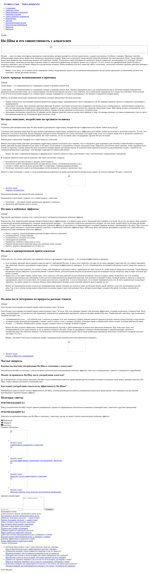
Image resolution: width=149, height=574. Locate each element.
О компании (10, 8)
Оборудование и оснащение (17, 12)
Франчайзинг (11, 19)
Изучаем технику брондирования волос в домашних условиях (25, 537)
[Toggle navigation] (2, 33)
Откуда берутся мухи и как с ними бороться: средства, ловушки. (31, 549)
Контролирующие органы (16, 23)
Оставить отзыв (11, 4)
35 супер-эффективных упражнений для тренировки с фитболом (36, 461)
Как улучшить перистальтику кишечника (17, 524)
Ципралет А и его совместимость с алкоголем (28, 476)
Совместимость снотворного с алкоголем (26, 445)
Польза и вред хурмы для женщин (14, 528)
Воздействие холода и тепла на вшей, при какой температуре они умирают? (36, 557)
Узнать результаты (31, 4)
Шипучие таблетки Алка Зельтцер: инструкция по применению (35, 492)
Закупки (9, 21)
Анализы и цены (12, 10)
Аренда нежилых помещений (17, 16)
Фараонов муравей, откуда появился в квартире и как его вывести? (32, 553)
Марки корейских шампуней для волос (16, 533)
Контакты (9, 29)
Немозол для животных (15, 190)
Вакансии (9, 27)
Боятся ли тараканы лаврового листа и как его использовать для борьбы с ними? (38, 562)
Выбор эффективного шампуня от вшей (17, 541)
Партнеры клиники (13, 14)
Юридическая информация (16, 25)
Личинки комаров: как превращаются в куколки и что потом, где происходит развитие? (40, 566)
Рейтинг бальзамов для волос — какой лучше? (19, 520)
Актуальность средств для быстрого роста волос (20, 516)
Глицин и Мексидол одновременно (20, 356)
